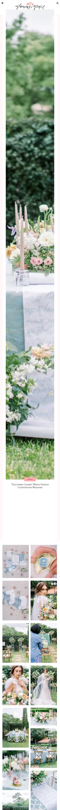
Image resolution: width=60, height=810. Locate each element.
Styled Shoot (30, 479)
